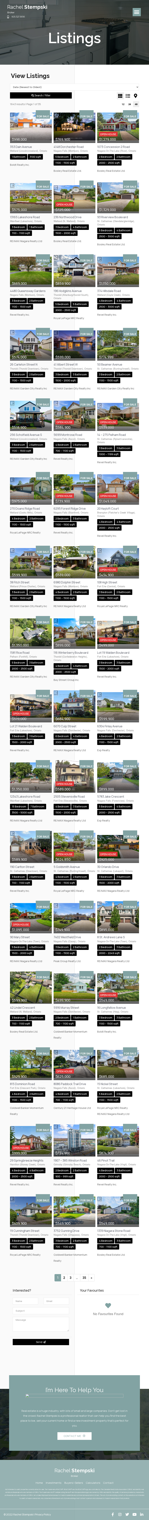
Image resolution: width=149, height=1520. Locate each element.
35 (84, 1278)
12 (123, 104)
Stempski (27, 7)
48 (136, 104)
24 (129, 104)
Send (39, 1342)
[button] (137, 12)
